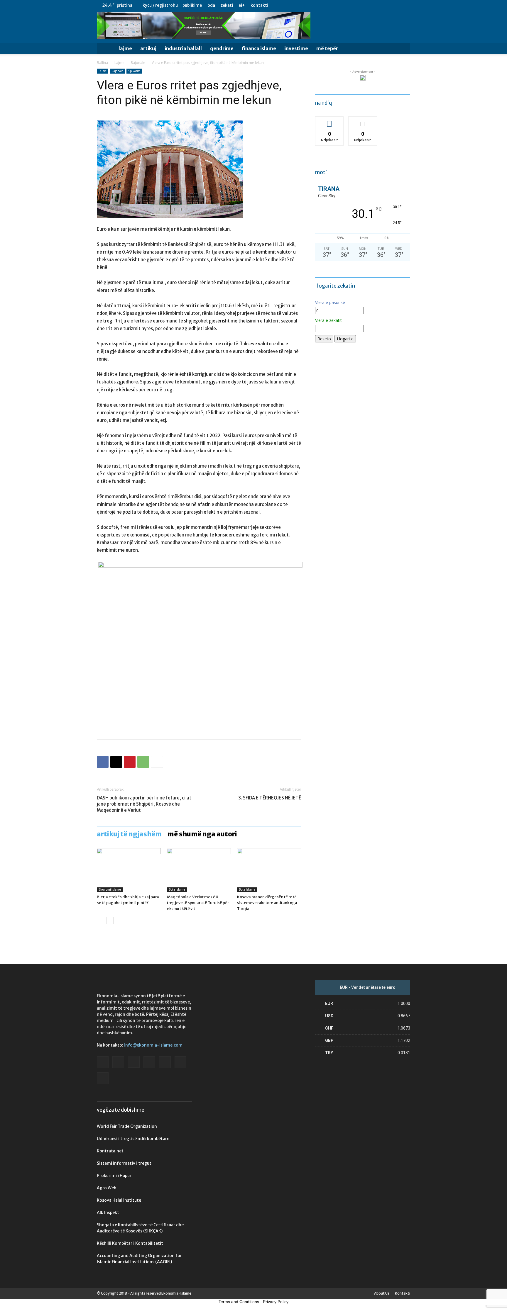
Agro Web (106, 1188)
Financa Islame (259, 48)
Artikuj (148, 48)
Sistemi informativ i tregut (124, 1163)
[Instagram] (367, 5)
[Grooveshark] (357, 5)
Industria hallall (183, 48)
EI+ (242, 5)
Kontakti (259, 5)
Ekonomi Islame (110, 889)
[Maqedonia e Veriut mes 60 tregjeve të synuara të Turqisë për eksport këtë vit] (199, 870)
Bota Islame (177, 889)
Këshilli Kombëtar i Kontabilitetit (130, 1243)
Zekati (227, 5)
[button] (403, 49)
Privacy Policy (275, 1301)
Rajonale (138, 62)
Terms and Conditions (239, 1301)
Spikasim (134, 71)
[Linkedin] (376, 5)
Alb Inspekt (108, 1212)
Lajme (125, 48)
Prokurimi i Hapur (114, 1175)
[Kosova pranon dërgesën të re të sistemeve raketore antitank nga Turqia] (269, 870)
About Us (381, 1293)
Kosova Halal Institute (119, 1200)
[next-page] (110, 920)
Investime (296, 48)
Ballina (102, 62)
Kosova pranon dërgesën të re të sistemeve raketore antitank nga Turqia (267, 902)
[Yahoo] (405, 5)
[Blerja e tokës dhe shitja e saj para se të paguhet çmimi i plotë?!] (129, 870)
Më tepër (327, 48)
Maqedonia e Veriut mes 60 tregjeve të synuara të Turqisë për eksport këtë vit (198, 902)
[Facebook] (347, 5)
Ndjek (329, 121)
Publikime (192, 5)
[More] (157, 762)
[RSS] (386, 5)
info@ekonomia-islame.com (153, 1045)
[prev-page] (100, 920)
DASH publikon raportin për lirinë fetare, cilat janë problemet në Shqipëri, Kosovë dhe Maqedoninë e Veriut (144, 804)
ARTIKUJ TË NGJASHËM (129, 834)
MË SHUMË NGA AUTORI (202, 834)
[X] (396, 5)
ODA (211, 5)
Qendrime (222, 48)
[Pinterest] (130, 762)
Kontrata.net (110, 1151)
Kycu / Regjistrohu (160, 5)
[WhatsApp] (143, 762)
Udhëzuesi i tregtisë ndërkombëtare (133, 1138)
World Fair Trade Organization (127, 1126)
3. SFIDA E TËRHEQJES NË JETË (269, 798)
